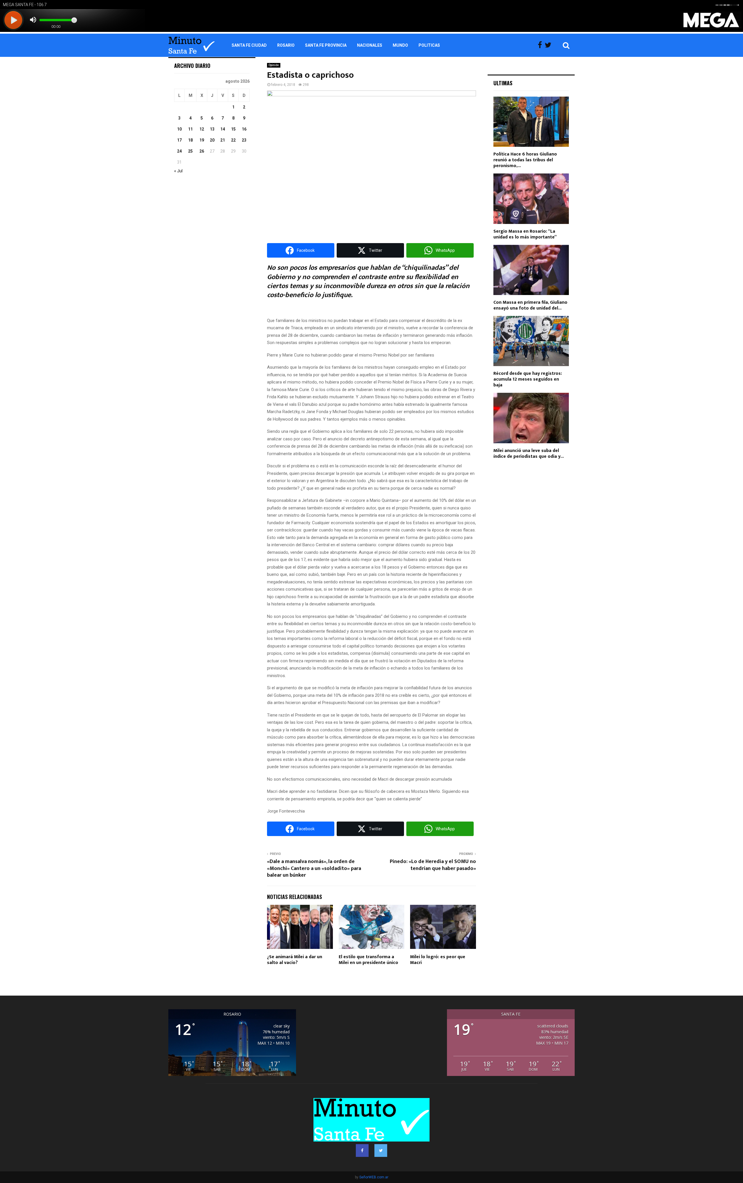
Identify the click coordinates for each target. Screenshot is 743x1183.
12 (201, 129)
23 (244, 140)
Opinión (273, 65)
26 (201, 151)
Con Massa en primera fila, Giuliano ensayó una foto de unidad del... (530, 305)
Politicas (429, 45)
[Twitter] (549, 45)
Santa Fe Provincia (326, 45)
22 (233, 140)
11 (190, 129)
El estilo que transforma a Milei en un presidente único (368, 960)
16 (244, 129)
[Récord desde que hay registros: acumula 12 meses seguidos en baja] (531, 341)
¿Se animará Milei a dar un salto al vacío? (294, 960)
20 (212, 140)
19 (201, 140)
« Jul (178, 171)
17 (179, 140)
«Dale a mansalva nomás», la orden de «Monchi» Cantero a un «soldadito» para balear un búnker (314, 868)
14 (222, 129)
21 (222, 140)
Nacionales (369, 45)
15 (233, 129)
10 (179, 129)
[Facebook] (541, 45)
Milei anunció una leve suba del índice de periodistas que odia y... (528, 453)
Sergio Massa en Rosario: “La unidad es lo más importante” (525, 234)
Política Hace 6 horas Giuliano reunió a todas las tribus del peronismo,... (525, 160)
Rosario (286, 45)
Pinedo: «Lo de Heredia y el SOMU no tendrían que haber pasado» (433, 865)
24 (179, 151)
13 (212, 129)
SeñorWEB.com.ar (373, 1177)
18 (190, 140)
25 (190, 151)
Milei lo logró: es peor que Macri (437, 960)
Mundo (400, 45)
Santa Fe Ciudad (249, 45)
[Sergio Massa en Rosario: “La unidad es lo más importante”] (531, 198)
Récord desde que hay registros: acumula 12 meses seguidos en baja (527, 379)
